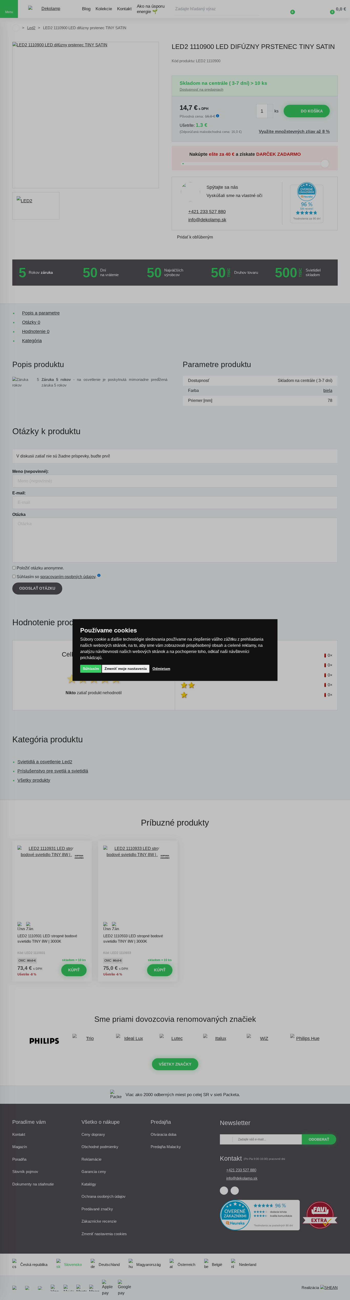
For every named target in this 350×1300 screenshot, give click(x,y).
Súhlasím (91, 669)
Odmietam (161, 669)
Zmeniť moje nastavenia (126, 669)
